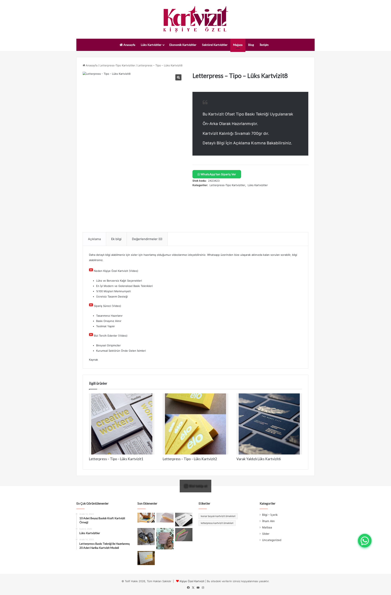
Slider (265, 533)
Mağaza (238, 44)
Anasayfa (129, 44)
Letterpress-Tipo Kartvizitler (117, 65)
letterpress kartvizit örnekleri (217, 523)
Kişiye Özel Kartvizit (192, 581)
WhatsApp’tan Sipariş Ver (218, 174)
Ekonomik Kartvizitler (182, 44)
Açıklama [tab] (94, 239)
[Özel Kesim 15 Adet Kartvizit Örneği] (146, 536)
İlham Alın (268, 521)
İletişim (264, 44)
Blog (251, 44)
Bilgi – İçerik (270, 514)
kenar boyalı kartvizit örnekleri (218, 516)
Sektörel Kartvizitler (214, 44)
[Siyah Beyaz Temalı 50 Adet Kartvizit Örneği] (183, 519)
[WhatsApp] (364, 540)
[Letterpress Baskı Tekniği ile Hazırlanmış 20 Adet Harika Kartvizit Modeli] (146, 558)
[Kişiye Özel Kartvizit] (195, 19)
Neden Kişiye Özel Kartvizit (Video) (116, 270)
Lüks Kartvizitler (151, 44)
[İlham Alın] (146, 518)
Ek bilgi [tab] (116, 239)
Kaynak (93, 359)
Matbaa (267, 527)
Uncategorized (271, 540)
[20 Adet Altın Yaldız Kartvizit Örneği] (165, 539)
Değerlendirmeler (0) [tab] (147, 239)
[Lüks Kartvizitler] (165, 518)
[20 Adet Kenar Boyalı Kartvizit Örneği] (183, 534)
